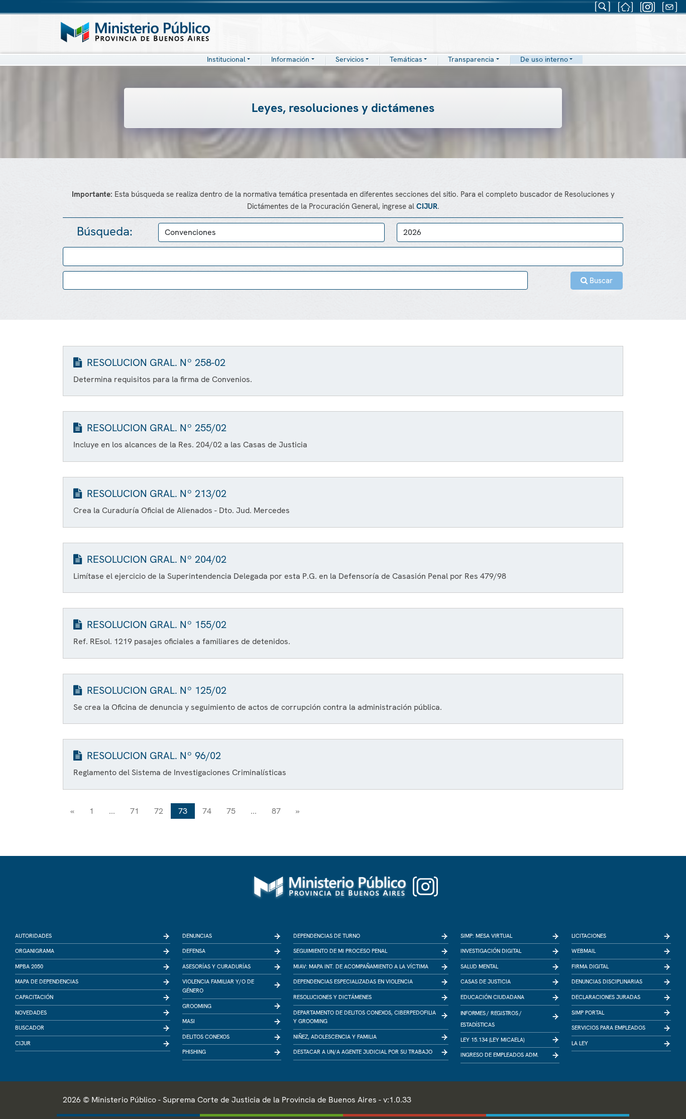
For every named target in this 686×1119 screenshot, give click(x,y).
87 (276, 811)
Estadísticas (478, 1024)
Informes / (475, 1013)
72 (158, 811)
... (112, 811)
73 (182, 811)
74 (206, 811)
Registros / (506, 1013)
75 (231, 811)
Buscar (600, 281)
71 (134, 811)
